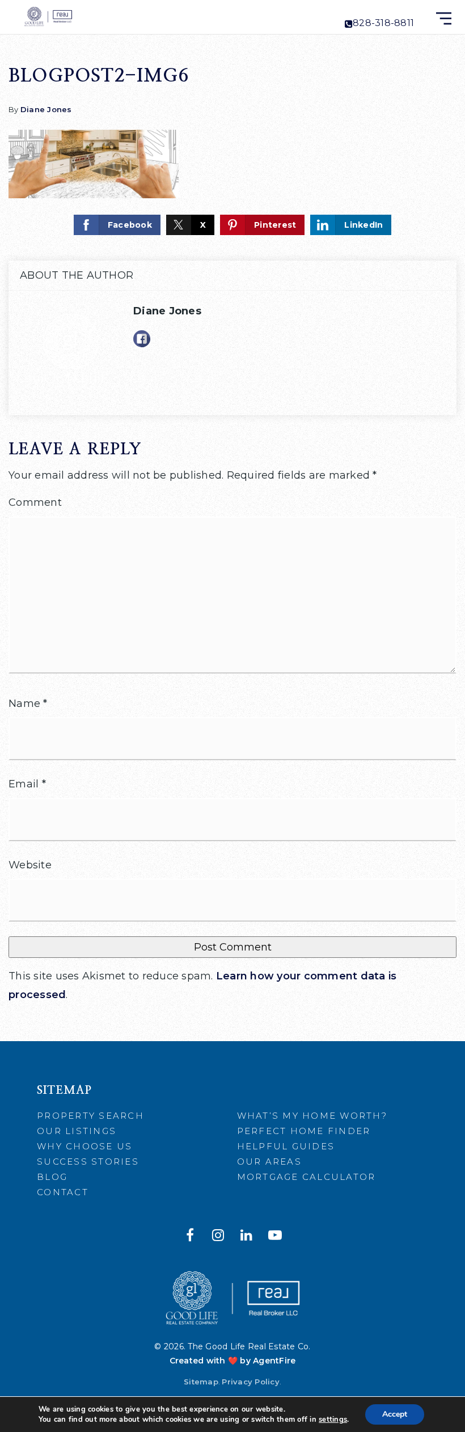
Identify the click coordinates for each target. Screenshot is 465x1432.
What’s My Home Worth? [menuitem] (312, 1115)
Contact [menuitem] (62, 1192)
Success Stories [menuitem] (88, 1161)
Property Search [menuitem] (90, 1115)
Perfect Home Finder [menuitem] (304, 1131)
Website (30, 865)
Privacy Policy (251, 1381)
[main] (232, 520)
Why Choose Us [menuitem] (84, 1146)
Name (28, 703)
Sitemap (201, 1381)
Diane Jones (46, 109)
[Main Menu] (443, 18)
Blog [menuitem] (52, 1176)
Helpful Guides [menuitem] (286, 1146)
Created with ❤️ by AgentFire (233, 1361)
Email (27, 784)
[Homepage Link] (47, 16)
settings (333, 1419)
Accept (394, 1414)
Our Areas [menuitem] (269, 1161)
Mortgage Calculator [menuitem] (306, 1176)
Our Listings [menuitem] (76, 1131)
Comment (35, 502)
